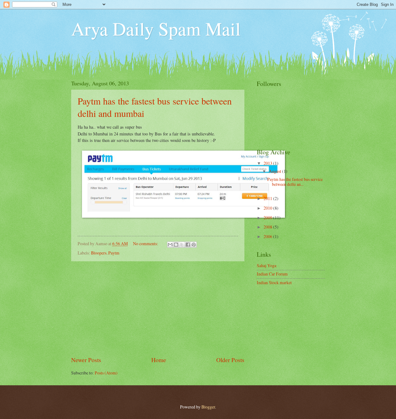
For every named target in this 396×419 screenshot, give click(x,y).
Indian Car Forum (272, 274)
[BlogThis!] (176, 245)
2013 (268, 163)
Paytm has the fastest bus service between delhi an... (295, 181)
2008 (268, 227)
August (275, 171)
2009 (268, 217)
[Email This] (170, 245)
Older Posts (230, 360)
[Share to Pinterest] (194, 245)
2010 (268, 208)
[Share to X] (182, 245)
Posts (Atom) (106, 373)
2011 (268, 198)
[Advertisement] (157, 308)
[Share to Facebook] (188, 245)
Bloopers (98, 253)
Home (158, 360)
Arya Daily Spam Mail (156, 28)
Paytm (113, 253)
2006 (268, 236)
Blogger (208, 407)
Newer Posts (86, 360)
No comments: (146, 243)
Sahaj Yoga (266, 265)
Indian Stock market (274, 282)
